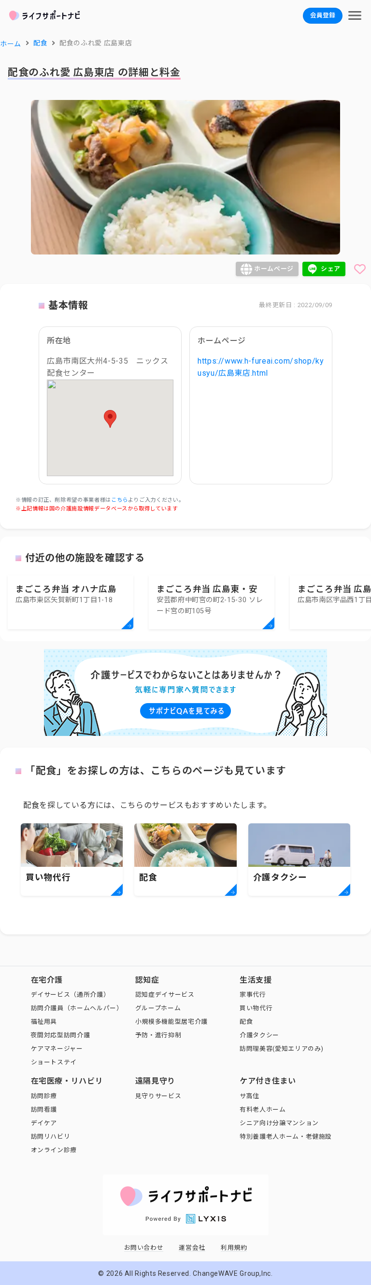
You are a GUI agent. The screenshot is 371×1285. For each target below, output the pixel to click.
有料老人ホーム (262, 1109)
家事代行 (253, 994)
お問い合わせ (144, 1247)
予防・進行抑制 (158, 1035)
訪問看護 (44, 1109)
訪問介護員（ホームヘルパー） (77, 1008)
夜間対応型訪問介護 (60, 1035)
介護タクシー (259, 1035)
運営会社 (192, 1247)
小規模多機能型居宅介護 (171, 1021)
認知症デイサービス (165, 994)
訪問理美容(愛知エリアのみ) (282, 1048)
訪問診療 (44, 1096)
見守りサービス (158, 1096)
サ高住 (249, 1096)
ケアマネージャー (57, 1048)
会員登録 (322, 15)
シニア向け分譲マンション (279, 1123)
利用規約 (234, 1247)
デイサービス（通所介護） (70, 994)
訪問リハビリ (51, 1136)
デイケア (44, 1123)
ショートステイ (54, 1062)
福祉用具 (44, 1021)
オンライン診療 (54, 1150)
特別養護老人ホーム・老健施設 (286, 1136)
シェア (331, 268)
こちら (119, 500)
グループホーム (158, 1008)
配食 (246, 1021)
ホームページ (274, 268)
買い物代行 (256, 1008)
